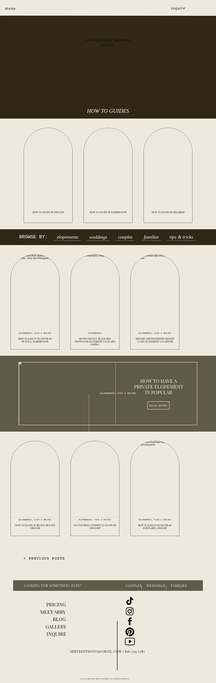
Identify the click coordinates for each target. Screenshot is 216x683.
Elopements (25, 333)
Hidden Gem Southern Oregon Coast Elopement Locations (155, 340)
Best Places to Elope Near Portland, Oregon (155, 527)
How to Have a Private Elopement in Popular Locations (158, 389)
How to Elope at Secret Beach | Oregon (35, 527)
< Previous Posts (44, 559)
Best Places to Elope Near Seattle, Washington (35, 340)
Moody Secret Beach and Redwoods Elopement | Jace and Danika (95, 341)
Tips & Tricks (42, 333)
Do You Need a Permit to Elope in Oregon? (95, 527)
